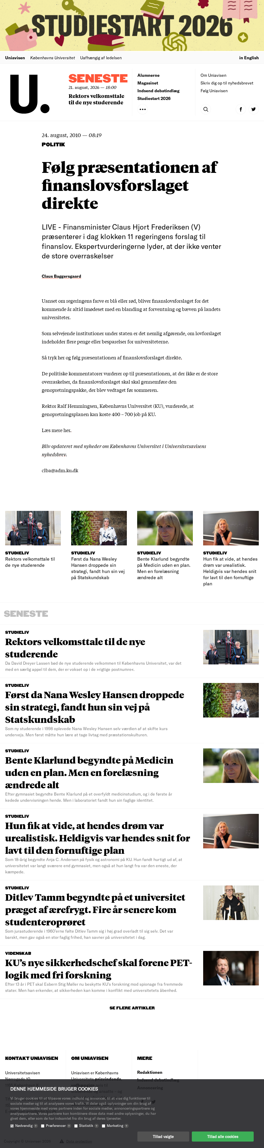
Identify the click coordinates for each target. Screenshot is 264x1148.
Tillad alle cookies (222, 1136)
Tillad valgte (163, 1136)
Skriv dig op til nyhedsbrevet (227, 82)
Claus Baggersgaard (61, 276)
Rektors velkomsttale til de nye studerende (96, 99)
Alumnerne (148, 75)
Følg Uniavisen (214, 90)
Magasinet (147, 82)
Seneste (98, 79)
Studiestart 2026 (154, 98)
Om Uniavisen (213, 75)
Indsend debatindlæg (158, 90)
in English (249, 57)
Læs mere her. (56, 430)
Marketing (117, 1125)
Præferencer (58, 1125)
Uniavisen (15, 57)
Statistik (88, 1125)
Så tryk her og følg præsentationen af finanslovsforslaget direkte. (112, 357)
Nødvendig (25, 1125)
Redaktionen (149, 1072)
